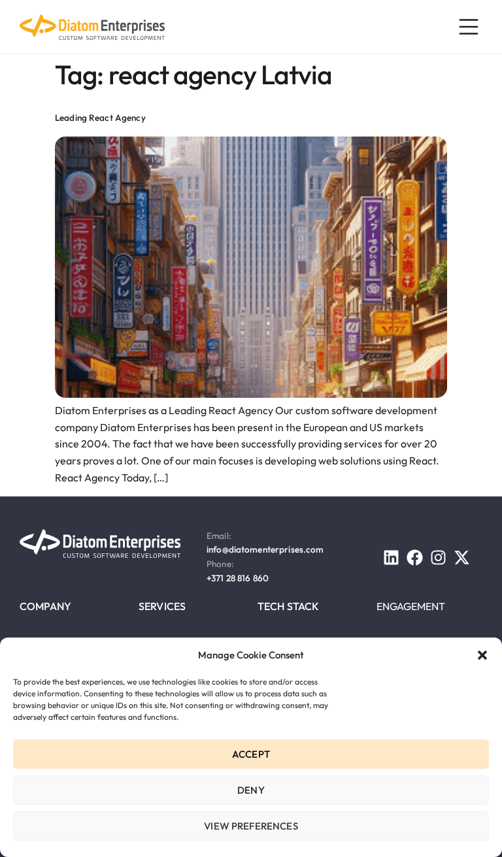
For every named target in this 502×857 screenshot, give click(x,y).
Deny (251, 790)
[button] (482, 655)
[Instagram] (438, 557)
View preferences (250, 826)
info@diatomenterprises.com (265, 549)
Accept (251, 754)
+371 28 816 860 (238, 578)
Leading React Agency (100, 117)
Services (162, 606)
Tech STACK (289, 606)
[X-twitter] (462, 557)
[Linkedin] (391, 557)
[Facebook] (415, 557)
